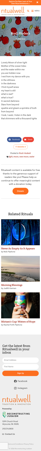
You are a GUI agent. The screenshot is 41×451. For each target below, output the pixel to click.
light (11, 156)
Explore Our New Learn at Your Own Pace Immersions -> (20, 3)
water (31, 156)
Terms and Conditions (15, 444)
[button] (28, 11)
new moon (24, 156)
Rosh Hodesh (25, 153)
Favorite (21, 147)
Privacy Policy (28, 444)
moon (16, 156)
